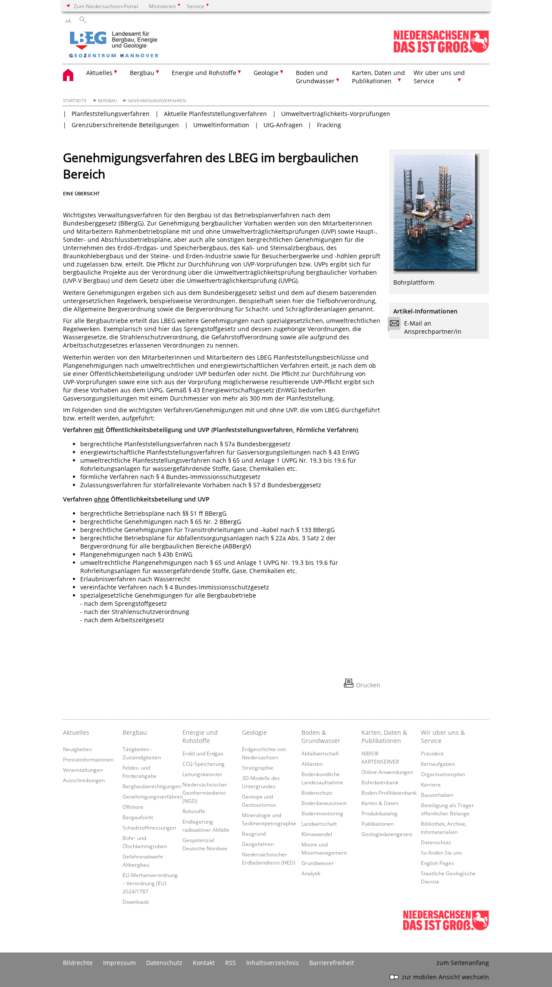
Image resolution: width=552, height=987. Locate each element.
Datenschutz (436, 842)
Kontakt (204, 963)
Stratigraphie (257, 767)
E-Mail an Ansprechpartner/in (432, 327)
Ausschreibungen (84, 780)
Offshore (133, 806)
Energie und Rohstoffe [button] (204, 73)
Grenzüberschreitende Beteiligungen (125, 125)
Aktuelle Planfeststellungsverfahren (215, 114)
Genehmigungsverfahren (157, 100)
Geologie (254, 732)
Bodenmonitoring (322, 813)
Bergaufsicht (137, 817)
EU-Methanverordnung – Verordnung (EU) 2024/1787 (150, 883)
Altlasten (312, 763)
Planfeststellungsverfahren (111, 114)
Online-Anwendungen (387, 771)
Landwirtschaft (319, 823)
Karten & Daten (379, 802)
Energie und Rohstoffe (200, 736)
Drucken (368, 685)
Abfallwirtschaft (320, 753)
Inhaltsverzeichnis (272, 963)
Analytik (310, 873)
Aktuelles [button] (99, 73)
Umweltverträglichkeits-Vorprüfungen (335, 114)
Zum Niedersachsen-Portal (106, 6)
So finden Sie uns (441, 852)
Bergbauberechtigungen (151, 786)
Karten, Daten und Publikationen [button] (378, 77)
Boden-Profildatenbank (389, 792)
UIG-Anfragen (283, 125)
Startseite (75, 100)
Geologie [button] (266, 73)
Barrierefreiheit (331, 963)
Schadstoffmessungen (149, 827)
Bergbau (107, 100)
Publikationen (377, 823)
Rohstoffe (193, 811)
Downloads (135, 901)
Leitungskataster (202, 774)
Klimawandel (316, 833)
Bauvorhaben (437, 794)
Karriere (431, 784)
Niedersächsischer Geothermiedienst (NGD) (204, 792)
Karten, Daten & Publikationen (384, 736)
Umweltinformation (221, 125)
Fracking (329, 125)
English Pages (437, 862)
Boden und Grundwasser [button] (315, 77)
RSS (230, 963)
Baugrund (254, 833)
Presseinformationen (88, 759)
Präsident (432, 753)
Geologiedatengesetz (387, 833)
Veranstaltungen (83, 769)
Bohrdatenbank (379, 782)
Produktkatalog (379, 813)
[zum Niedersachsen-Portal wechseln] (441, 51)
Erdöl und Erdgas (202, 753)
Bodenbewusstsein (324, 802)
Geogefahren (258, 843)
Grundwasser (317, 862)
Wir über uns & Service (443, 736)
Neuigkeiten (77, 749)
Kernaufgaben (438, 763)
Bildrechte (78, 963)
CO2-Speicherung (203, 763)
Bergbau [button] (142, 73)
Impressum (119, 963)
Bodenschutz (316, 792)
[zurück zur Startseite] (138, 45)
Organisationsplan (443, 774)
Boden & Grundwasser (320, 736)
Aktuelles (76, 732)
